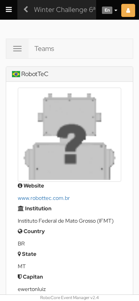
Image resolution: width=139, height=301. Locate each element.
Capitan (32, 276)
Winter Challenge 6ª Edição (76, 9)
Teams (44, 48)
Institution (37, 208)
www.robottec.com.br (44, 197)
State (28, 253)
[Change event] (25, 9)
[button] (106, 9)
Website (33, 185)
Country (33, 231)
